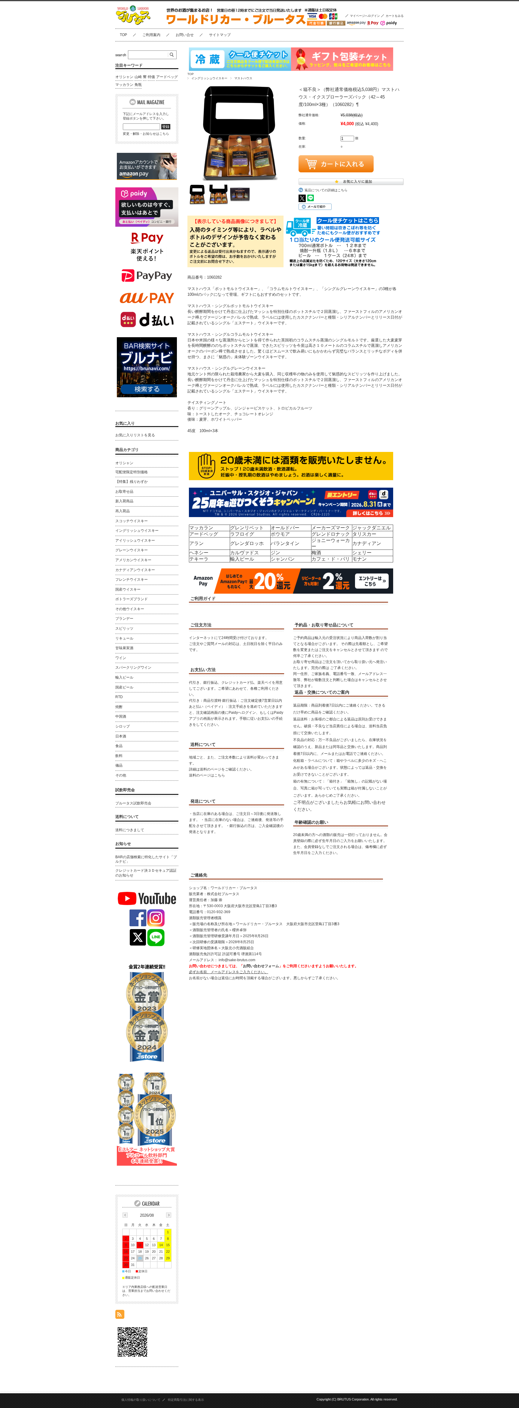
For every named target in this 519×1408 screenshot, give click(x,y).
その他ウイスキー (129, 609)
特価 (151, 77)
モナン (359, 559)
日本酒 (120, 736)
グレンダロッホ (247, 543)
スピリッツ (124, 628)
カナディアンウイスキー (135, 570)
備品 (119, 765)
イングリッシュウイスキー (209, 78)
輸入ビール (242, 559)
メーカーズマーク (330, 527)
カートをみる (395, 15)
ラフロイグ (242, 534)
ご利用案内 (151, 35)
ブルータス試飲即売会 (133, 803)
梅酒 (316, 552)
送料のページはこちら (207, 775)
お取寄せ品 (124, 491)
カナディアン (366, 543)
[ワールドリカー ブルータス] (145, 23)
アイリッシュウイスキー (135, 540)
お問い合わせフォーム (261, 966)
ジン (275, 552)
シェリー (362, 552)
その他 (120, 775)
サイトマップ (220, 35)
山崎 (138, 77)
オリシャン (124, 77)
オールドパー (285, 527)
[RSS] (119, 1315)
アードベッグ (203, 534)
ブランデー (124, 618)
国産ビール (124, 687)
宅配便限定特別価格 (131, 472)
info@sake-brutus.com (237, 960)
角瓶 (138, 85)
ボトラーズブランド (131, 599)
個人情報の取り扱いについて (140, 1399)
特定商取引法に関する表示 (186, 1399)
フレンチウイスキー (131, 579)
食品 (119, 746)
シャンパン (283, 559)
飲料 (119, 756)
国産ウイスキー (128, 589)
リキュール (124, 638)
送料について (127, 816)
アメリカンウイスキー (133, 560)
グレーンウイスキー (131, 550)
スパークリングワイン (133, 667)
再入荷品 (122, 511)
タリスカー (364, 534)
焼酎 (119, 707)
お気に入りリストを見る (135, 435)
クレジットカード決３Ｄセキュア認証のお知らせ (146, 872)
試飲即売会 (125, 790)
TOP (123, 35)
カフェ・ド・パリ (330, 559)
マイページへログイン (365, 15)
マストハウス (243, 78)
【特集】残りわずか (131, 482)
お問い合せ (185, 35)
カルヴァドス (244, 552)
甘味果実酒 (124, 648)
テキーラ (198, 559)
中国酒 (120, 716)
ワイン (120, 658)
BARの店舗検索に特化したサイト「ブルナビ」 (146, 859)
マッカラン (201, 527)
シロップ (122, 726)
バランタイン (285, 543)
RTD (119, 697)
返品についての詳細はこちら (326, 190)
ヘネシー (198, 552)
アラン (196, 543)
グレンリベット (247, 527)
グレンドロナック (330, 534)
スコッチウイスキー (131, 521)
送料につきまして (129, 830)
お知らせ (123, 843)
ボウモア (280, 534)
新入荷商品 (124, 501)
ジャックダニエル (371, 527)
